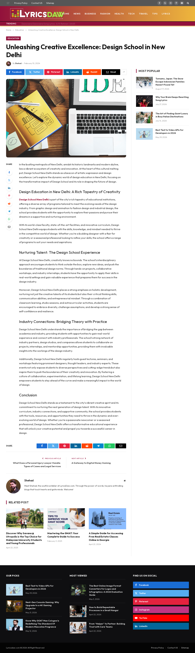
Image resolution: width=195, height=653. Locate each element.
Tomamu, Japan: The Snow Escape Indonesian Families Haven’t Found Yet (170, 81)
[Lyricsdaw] (37, 13)
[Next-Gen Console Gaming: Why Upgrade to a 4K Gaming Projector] (14, 606)
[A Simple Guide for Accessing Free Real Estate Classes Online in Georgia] (107, 518)
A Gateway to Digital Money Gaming (91, 462)
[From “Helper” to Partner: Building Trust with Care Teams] (78, 627)
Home (65, 13)
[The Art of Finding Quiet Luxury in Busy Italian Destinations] (144, 117)
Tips (155, 13)
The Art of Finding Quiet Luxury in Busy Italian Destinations (172, 115)
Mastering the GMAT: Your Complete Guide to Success (63, 535)
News (77, 13)
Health (119, 13)
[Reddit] (9, 203)
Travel (143, 13)
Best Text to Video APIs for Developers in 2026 (169, 131)
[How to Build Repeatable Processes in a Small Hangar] (78, 611)
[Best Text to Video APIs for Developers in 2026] (144, 134)
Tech (131, 13)
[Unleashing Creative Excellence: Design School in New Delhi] (66, 118)
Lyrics (166, 13)
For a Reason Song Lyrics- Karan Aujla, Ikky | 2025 (46, 23)
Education (13, 38)
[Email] (9, 227)
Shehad (18, 63)
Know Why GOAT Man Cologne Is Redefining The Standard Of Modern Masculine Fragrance (42, 623)
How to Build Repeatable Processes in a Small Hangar (104, 609)
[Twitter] (9, 180)
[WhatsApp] (9, 219)
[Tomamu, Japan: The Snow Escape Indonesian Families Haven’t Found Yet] (144, 82)
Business (90, 13)
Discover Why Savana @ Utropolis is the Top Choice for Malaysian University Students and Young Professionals (24, 538)
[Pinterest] (9, 196)
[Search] (187, 3)
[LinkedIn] (9, 188)
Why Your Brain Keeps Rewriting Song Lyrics (172, 98)
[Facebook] (9, 172)
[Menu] (8, 3)
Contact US (36, 3)
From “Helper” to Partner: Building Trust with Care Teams (107, 625)
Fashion (105, 13)
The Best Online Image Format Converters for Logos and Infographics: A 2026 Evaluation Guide (106, 590)
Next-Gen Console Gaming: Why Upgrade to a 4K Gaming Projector (42, 605)
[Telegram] (9, 211)
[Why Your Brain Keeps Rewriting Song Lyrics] (144, 101)
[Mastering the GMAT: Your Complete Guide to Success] (66, 518)
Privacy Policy (20, 3)
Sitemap (50, 3)
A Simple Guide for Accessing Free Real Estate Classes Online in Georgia (106, 536)
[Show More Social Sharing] (124, 72)
